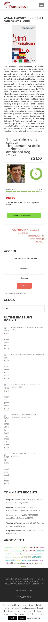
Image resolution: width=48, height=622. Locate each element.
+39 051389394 (24, 597)
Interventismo (19, 554)
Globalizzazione (18, 551)
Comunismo (37, 556)
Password (24, 268)
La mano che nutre (13, 515)
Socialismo (40, 551)
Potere (42, 547)
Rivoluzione (37, 563)
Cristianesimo (17, 547)
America (10, 551)
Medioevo (33, 560)
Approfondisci (33, 618)
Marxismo (27, 554)
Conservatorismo (10, 560)
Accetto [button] (12, 618)
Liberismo (9, 557)
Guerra (19, 560)
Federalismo (39, 560)
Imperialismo (16, 557)
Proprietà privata (28, 563)
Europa (12, 554)
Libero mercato (26, 560)
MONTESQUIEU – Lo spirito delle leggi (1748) (35, 239)
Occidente (8, 547)
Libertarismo (39, 554)
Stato (8, 563)
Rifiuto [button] (22, 618)
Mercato (25, 547)
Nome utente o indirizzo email (24, 258)
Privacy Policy (24, 583)
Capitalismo (29, 550)
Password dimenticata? (16, 293)
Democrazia (17, 563)
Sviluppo (32, 554)
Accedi (24, 286)
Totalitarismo (33, 547)
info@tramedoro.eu (24, 590)
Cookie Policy (37, 583)
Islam (6, 551)
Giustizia (24, 566)
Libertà (7, 554)
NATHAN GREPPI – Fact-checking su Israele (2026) (27, 355)
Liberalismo (26, 557)
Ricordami (25, 278)
